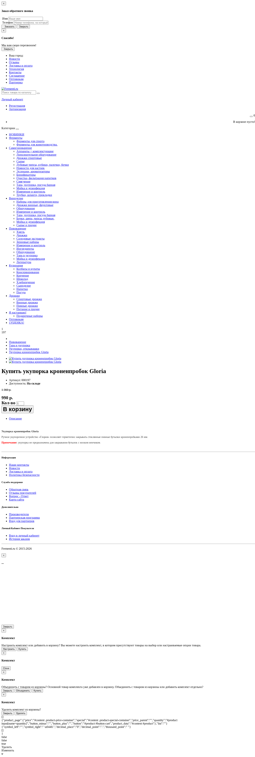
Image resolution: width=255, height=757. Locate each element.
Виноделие (16, 198)
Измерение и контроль (30, 191)
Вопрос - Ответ (19, 496)
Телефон (7, 22)
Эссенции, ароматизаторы (33, 171)
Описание (15, 418)
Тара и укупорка (27, 255)
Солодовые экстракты (30, 238)
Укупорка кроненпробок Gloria (29, 352)
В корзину (17, 409)
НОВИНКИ (16, 134)
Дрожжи (21, 235)
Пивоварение (17, 228)
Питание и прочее (28, 309)
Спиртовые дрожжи (29, 299)
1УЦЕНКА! (16, 322)
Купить (22, 649)
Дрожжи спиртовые (29, 158)
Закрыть (23, 26)
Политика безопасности (24, 474)
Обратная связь (18, 489)
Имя (4, 18)
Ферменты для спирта (30, 141)
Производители (19, 514)
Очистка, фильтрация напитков (36, 178)
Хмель (20, 231)
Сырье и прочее (26, 225)
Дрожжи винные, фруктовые (34, 205)
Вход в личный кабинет (24, 535)
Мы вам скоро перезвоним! (18, 45)
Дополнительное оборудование (36, 154)
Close (6, 668)
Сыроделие (23, 285)
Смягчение (23, 181)
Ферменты (15, 137)
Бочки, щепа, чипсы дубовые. (35, 218)
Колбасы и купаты (28, 268)
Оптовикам (16, 319)
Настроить (9, 649)
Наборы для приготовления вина (37, 201)
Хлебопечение (25, 282)
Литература (23, 262)
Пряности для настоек (30, 168)
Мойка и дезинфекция (30, 188)
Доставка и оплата (20, 471)
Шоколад (22, 279)
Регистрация (17, 105)
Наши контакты (19, 464)
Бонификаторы (26, 174)
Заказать (9, 26)
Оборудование (25, 208)
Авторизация (17, 109)
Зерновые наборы (27, 242)
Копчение (22, 275)
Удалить (20, 713)
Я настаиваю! (17, 312)
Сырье (20, 161)
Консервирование (27, 272)
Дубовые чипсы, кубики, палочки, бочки (42, 164)
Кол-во (8, 402)
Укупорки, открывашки (24, 348)
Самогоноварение (20, 147)
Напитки (22, 289)
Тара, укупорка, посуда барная (35, 184)
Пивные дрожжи (27, 305)
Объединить (23, 690)
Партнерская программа (24, 517)
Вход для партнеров (21, 521)
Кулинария (16, 265)
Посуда (21, 292)
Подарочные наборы (29, 315)
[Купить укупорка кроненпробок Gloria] (35, 358)
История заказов (19, 539)
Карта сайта (16, 499)
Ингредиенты (25, 248)
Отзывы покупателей (22, 492)
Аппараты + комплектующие (35, 151)
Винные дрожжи (27, 302)
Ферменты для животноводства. (36, 144)
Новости (14, 468)
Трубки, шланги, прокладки (34, 195)
